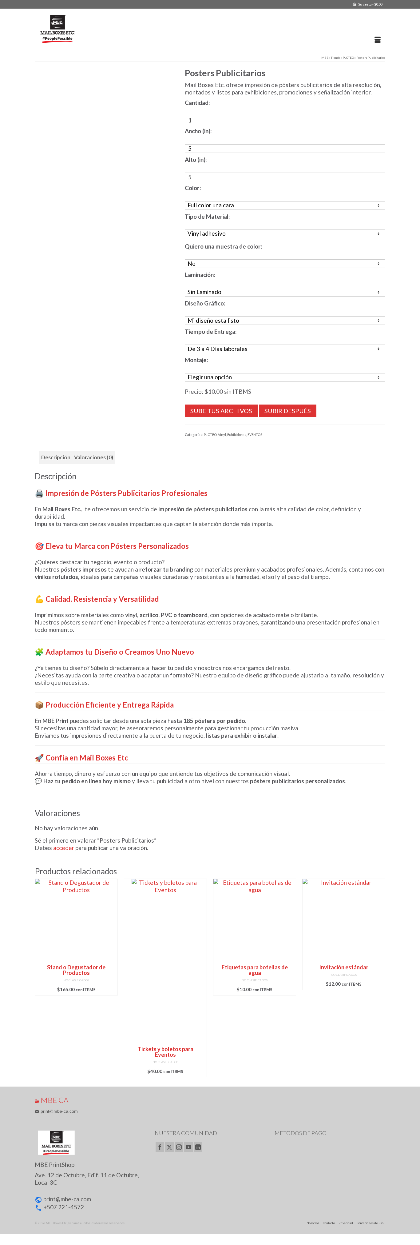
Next (379, 977)
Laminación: (200, 274)
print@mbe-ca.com (59, 1111)
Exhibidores (236, 435)
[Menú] (377, 40)
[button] (90, 1183)
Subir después (287, 410)
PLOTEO (210, 435)
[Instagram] (179, 1147)
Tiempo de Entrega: (211, 331)
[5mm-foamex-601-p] (122, 224)
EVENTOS (255, 435)
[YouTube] (188, 1147)
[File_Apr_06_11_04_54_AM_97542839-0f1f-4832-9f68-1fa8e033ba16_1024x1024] (87, 259)
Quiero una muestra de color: (223, 246)
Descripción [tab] (55, 457)
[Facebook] (160, 1147)
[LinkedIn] (198, 1147)
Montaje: (196, 359)
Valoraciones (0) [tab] (93, 457)
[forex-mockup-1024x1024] (105, 137)
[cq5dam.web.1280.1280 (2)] (52, 259)
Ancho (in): (198, 130)
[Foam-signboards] (122, 259)
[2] (144, 259)
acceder (63, 847)
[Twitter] (169, 1147)
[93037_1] (87, 224)
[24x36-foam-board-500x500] (157, 224)
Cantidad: (197, 102)
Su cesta (370, 4)
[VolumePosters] (52, 224)
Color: (193, 187)
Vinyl (222, 435)
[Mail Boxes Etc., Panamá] (90, 28)
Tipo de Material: (207, 216)
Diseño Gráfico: (205, 303)
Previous (40, 977)
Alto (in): (196, 159)
